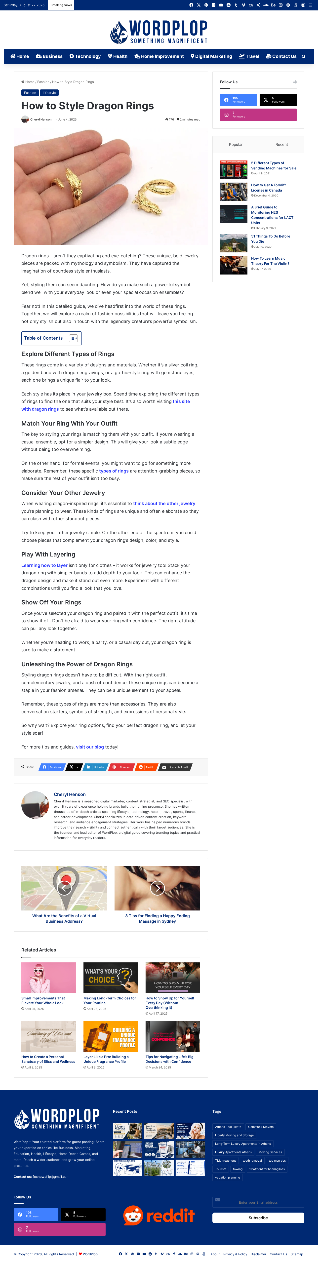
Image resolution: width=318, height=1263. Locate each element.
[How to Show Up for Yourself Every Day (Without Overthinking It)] (173, 977)
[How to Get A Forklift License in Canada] (233, 192)
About (215, 1254)
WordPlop (90, 1254)
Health (119, 56)
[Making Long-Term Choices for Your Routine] (110, 977)
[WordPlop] (159, 32)
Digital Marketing (213, 56)
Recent (282, 144)
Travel (252, 56)
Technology (87, 56)
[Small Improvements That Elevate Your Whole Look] (48, 977)
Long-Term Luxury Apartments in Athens (243, 1143)
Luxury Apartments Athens (233, 1152)
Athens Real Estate (228, 1127)
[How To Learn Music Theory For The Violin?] (233, 265)
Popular (236, 144)
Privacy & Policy (235, 1254)
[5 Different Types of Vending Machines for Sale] (233, 169)
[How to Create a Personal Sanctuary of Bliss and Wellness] (48, 1036)
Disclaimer (258, 1254)
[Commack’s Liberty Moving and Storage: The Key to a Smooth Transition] (127, 1131)
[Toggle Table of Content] (71, 338)
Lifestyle (49, 93)
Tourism (220, 1169)
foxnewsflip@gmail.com (51, 1177)
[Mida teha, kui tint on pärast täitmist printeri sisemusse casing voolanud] (127, 1168)
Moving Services (270, 1152)
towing (237, 1169)
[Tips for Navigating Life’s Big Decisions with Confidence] (173, 1036)
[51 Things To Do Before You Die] (233, 243)
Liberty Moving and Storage (234, 1135)
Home (22, 56)
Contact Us (284, 56)
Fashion (43, 82)
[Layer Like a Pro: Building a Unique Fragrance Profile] (110, 1036)
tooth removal (252, 1160)
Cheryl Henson (40, 119)
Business (52, 56)
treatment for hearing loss (267, 1169)
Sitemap (297, 1254)
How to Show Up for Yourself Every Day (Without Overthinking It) (170, 1003)
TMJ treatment (225, 1160)
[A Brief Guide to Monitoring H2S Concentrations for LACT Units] (233, 214)
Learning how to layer (44, 565)
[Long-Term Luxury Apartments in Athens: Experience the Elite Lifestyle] (159, 1131)
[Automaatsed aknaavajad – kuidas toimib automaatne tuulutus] (159, 1168)
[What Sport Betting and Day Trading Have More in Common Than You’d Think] (127, 1149)
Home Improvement (162, 56)
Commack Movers (261, 1127)
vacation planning (227, 1177)
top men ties (277, 1160)
